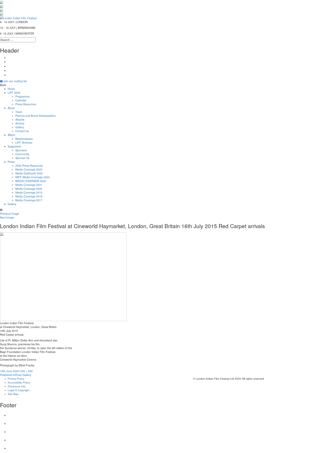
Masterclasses (24, 139)
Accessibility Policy (19, 382)
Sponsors (21, 150)
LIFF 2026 (14, 92)
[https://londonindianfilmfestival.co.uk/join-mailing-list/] (18, 17)
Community (22, 154)
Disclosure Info (17, 386)
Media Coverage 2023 (28, 169)
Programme (22, 96)
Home (11, 89)
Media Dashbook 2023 (29, 173)
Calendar (20, 100)
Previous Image (9, 213)
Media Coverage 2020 (28, 188)
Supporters (14, 146)
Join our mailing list (15, 81)
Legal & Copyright (18, 390)
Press (11, 162)
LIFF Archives (23, 142)
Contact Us (22, 131)
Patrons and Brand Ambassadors (35, 116)
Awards (19, 119)
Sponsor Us (22, 158)
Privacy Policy (16, 378)
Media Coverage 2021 (28, 185)
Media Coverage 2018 (28, 196)
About (11, 108)
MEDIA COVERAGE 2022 (30, 181)
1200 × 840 (26, 371)
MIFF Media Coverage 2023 (32, 177)
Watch (11, 135)
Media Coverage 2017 (28, 200)
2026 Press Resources (29, 165)
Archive (19, 123)
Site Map (13, 394)
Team (18, 112)
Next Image (7, 217)
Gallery (19, 127)
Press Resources (25, 104)
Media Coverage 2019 (28, 192)
